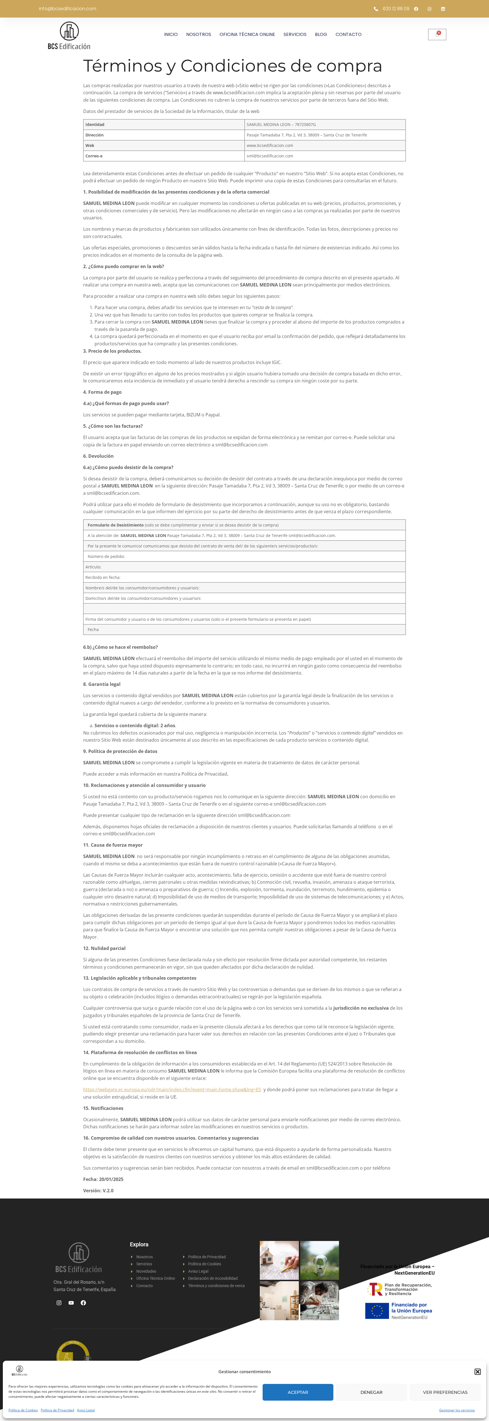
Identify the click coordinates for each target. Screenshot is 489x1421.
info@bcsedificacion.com (67, 8)
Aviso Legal (86, 1410)
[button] (478, 1372)
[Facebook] (83, 1303)
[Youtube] (71, 1303)
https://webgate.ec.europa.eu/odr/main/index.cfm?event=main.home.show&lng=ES (172, 1089)
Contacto (349, 34)
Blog (321, 34)
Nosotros (198, 34)
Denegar (372, 1392)
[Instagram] (58, 1303)
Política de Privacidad (57, 1410)
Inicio (171, 34)
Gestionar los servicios (457, 1410)
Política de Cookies (23, 1410)
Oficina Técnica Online (247, 34)
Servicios (295, 34)
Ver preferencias (445, 1392)
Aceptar (298, 1392)
